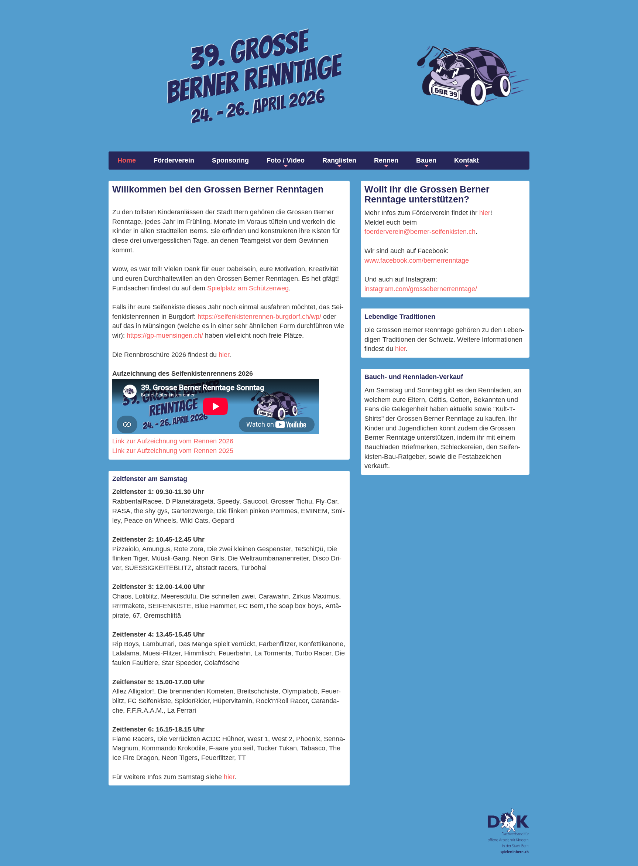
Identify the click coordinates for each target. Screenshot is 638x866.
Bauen (426, 160)
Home (126, 160)
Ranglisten (339, 160)
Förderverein (174, 160)
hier (224, 354)
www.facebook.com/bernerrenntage (416, 260)
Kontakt (466, 160)
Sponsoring (230, 160)
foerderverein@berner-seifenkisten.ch (420, 231)
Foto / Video (286, 160)
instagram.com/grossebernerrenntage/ (420, 289)
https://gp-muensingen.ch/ (165, 335)
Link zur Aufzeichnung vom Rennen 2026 (172, 441)
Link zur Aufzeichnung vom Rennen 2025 (172, 450)
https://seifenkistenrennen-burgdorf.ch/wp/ (259, 316)
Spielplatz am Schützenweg (248, 288)
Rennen (386, 160)
